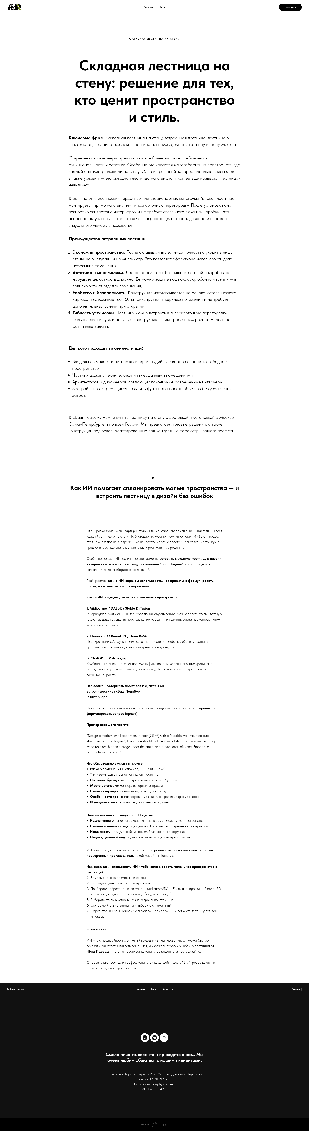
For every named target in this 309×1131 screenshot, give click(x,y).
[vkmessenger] (154, 1037)
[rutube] (164, 1037)
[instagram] (145, 1037)
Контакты (167, 989)
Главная (149, 7)
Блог (162, 7)
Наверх (295, 988)
